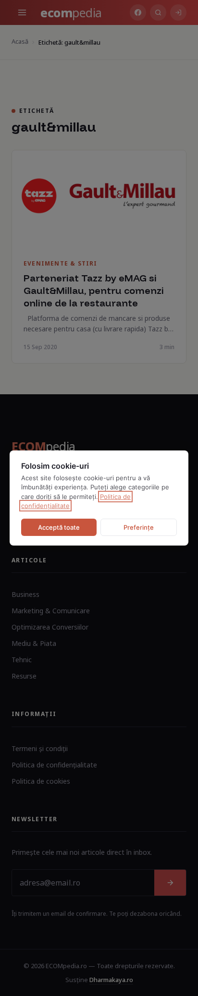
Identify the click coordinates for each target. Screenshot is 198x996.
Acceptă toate (59, 527)
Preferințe (139, 527)
